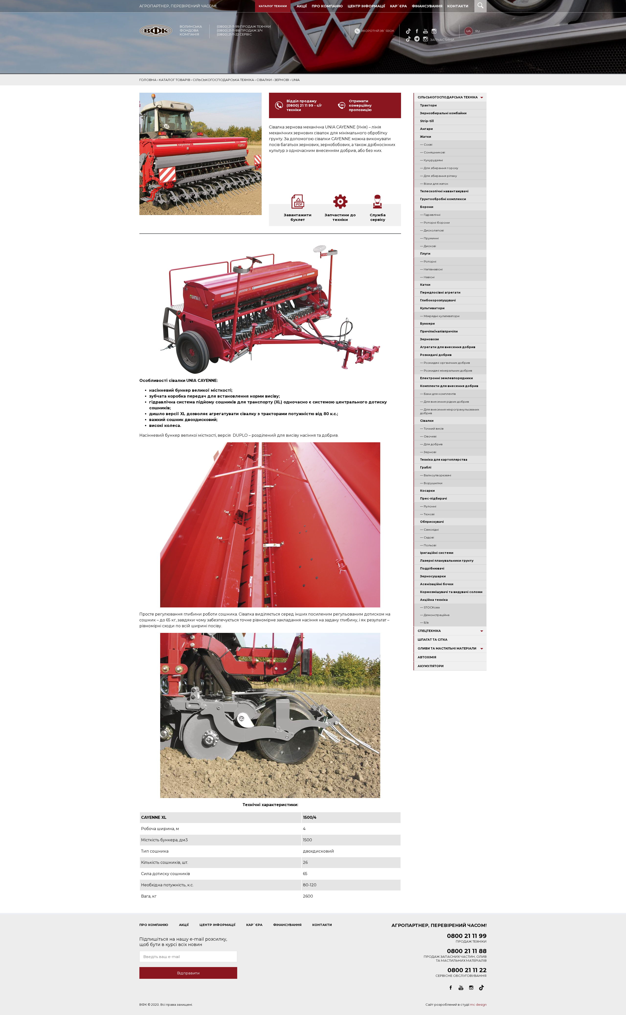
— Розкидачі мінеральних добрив (446, 370)
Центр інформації (366, 6)
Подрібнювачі (432, 568)
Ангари (426, 129)
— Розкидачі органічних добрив (445, 363)
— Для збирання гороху (439, 168)
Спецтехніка (429, 631)
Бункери (427, 323)
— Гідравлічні (430, 215)
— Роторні (428, 261)
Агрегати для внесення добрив (447, 347)
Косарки (427, 490)
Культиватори (432, 308)
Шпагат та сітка (432, 639)
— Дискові (428, 246)
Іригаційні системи (436, 553)
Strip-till (427, 121)
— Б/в (424, 622)
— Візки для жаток (434, 183)
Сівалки (427, 420)
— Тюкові (427, 514)
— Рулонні (428, 506)
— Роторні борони (435, 222)
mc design (478, 1004)
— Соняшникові (432, 152)
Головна (147, 80)
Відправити (188, 973)
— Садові (427, 537)
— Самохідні (429, 529)
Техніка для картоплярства (443, 459)
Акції (302, 6)
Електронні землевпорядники (446, 378)
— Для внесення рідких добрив (444, 401)
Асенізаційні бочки (436, 584)
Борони (426, 207)
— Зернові (428, 452)
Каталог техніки (273, 6)
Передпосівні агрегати (440, 292)
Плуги (425, 253)
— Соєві (426, 144)
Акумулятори (431, 666)
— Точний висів (432, 428)
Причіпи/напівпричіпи (439, 331)
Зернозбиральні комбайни (443, 113)
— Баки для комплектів (438, 394)
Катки (425, 284)
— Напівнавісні (431, 269)
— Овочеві (428, 436)
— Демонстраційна (434, 615)
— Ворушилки (431, 483)
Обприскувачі (432, 522)
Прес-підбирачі (433, 498)
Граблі (425, 467)
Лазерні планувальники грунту (446, 560)
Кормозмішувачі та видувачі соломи (451, 592)
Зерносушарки (433, 576)
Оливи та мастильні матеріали (447, 648)
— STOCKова (430, 607)
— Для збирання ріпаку (438, 176)
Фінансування (427, 6)
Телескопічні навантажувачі (444, 191)
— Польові (428, 545)
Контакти (457, 6)
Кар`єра (398, 6)
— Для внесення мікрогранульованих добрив (449, 411)
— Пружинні (429, 238)
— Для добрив (431, 444)
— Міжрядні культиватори (439, 316)
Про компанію (327, 6)
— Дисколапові (432, 230)
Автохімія (427, 657)
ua (468, 31)
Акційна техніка (434, 600)
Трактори (428, 105)
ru (477, 31)
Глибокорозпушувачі (438, 300)
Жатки (425, 136)
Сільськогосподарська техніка (448, 97)
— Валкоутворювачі (435, 475)
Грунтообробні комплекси (443, 199)
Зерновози (429, 339)
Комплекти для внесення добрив (449, 386)
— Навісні (427, 277)
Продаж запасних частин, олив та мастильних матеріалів (455, 956)
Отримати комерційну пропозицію (360, 105)
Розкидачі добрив (436, 355)
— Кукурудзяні (431, 160)
